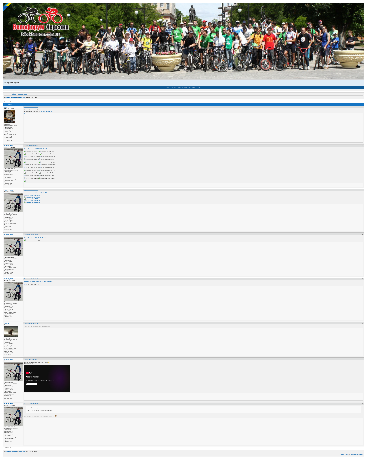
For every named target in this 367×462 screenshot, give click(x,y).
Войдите (14, 94)
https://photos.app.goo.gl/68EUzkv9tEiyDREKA (35, 237)
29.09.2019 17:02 (34, 323)
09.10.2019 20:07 (34, 359)
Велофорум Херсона (11, 97)
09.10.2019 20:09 (34, 403)
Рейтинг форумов (345, 454)
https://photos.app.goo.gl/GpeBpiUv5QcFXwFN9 (35, 192)
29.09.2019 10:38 (34, 278)
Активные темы (183, 89)
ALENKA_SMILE (8, 145)
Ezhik (5, 107)
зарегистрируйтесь (22, 94)
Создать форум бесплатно (356, 454)
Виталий (6, 323)
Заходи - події (22, 97)
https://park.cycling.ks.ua (46, 111)
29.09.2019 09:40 (34, 234)
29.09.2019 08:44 (34, 145)
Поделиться (27, 107)
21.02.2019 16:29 (34, 107)
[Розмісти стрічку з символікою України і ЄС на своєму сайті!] (7, 7)
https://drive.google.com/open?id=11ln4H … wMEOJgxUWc (38, 281)
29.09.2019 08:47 (34, 190)
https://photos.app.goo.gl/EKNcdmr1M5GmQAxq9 (35, 148)
